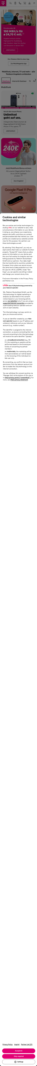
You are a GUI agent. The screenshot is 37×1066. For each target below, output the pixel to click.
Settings (20, 1062)
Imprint (16, 1044)
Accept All (18, 1051)
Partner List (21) (26, 1044)
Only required (19, 1056)
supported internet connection (13, 303)
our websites (12, 301)
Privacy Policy (8, 1044)
